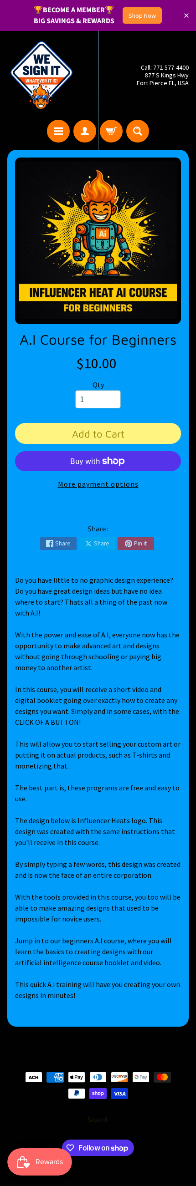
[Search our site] (137, 131)
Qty (98, 384)
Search (98, 1119)
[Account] (84, 131)
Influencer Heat (96, 1159)
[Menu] (58, 131)
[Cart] (111, 131)
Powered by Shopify (98, 1167)
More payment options (98, 484)
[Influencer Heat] (41, 75)
